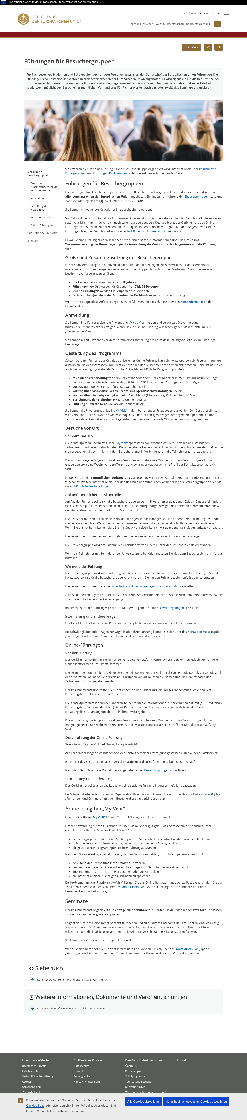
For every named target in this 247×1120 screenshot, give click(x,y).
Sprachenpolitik (31, 1087)
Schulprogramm (135, 1076)
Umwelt (78, 1071)
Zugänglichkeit (31, 1092)
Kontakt (182, 1060)
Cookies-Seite (35, 1105)
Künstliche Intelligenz (87, 1081)
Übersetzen (191, 47)
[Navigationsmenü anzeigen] (226, 14)
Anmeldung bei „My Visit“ (42, 233)
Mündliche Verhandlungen (92, 486)
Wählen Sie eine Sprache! (199, 13)
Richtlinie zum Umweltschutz (147, 231)
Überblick (131, 1066)
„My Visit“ (135, 323)
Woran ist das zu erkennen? (82, 2)
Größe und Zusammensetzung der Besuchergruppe (44, 186)
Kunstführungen (135, 1087)
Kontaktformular (192, 302)
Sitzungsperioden (197, 196)
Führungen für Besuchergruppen (38, 173)
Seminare (32, 240)
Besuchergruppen (136, 1071)
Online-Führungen (41, 225)
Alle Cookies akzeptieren (143, 1101)
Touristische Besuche (138, 1081)
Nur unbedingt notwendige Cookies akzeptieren (196, 1101)
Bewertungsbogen (171, 608)
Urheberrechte (31, 1071)
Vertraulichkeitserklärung (37, 1076)
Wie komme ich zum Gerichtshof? (145, 1092)
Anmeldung (37, 198)
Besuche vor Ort (40, 217)
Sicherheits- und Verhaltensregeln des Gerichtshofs (146, 586)
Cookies (26, 1081)
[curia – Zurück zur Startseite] (50, 23)
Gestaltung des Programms (39, 207)
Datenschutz (81, 1066)
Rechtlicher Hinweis (34, 1066)
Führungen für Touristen (110, 173)
